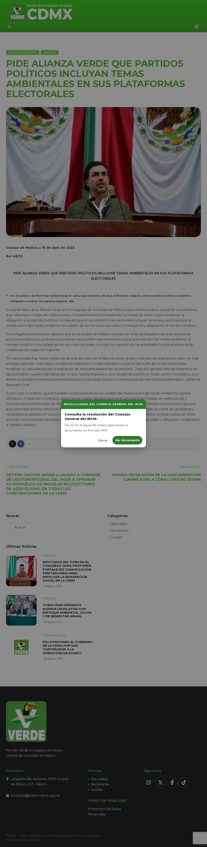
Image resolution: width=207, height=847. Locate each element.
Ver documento (127, 440)
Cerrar (103, 440)
